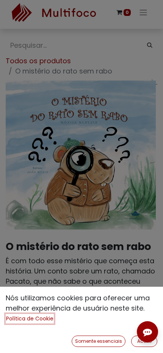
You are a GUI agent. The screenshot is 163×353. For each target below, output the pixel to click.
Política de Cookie (29, 318)
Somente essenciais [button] (98, 341)
